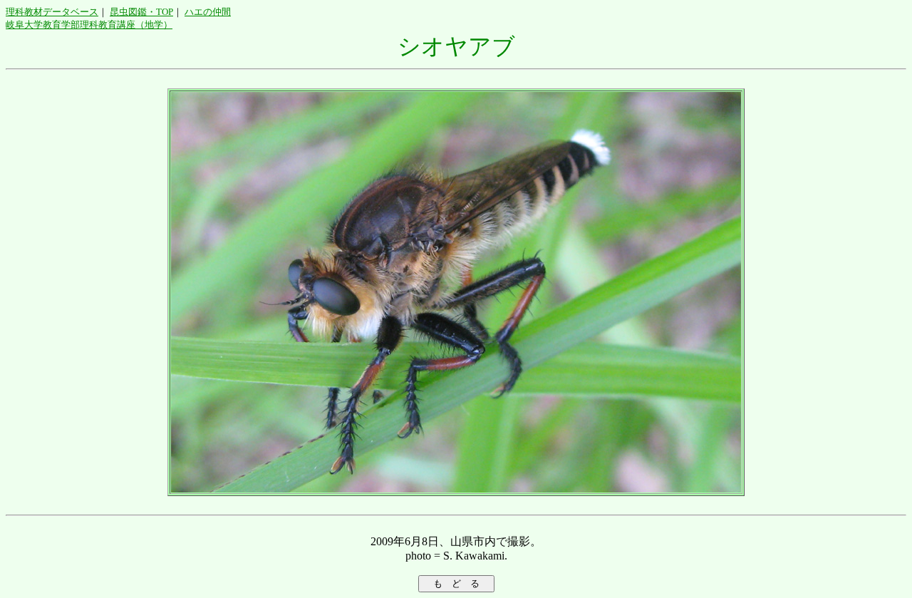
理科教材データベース (52, 11)
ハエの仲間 (208, 11)
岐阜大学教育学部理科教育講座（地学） (89, 24)
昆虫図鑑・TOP (141, 11)
